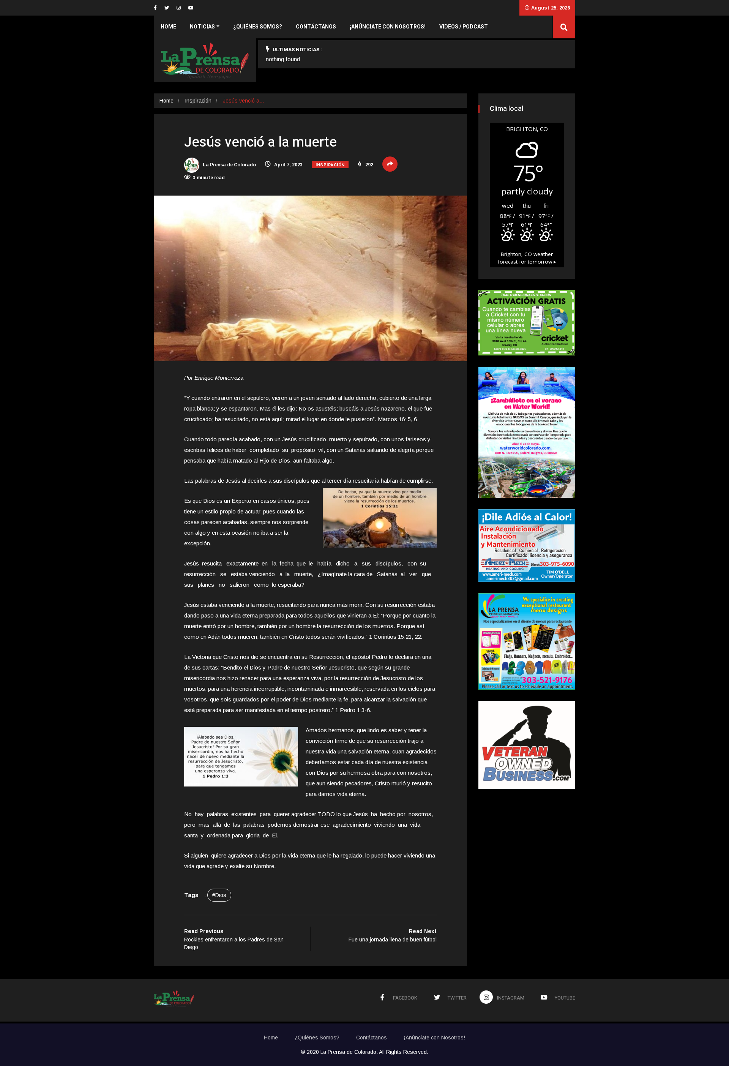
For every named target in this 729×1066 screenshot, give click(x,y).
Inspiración (198, 101)
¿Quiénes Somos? (257, 27)
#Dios (219, 895)
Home (168, 27)
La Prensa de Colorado (229, 164)
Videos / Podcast (463, 27)
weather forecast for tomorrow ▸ (527, 258)
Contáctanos (316, 27)
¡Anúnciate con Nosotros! (388, 27)
